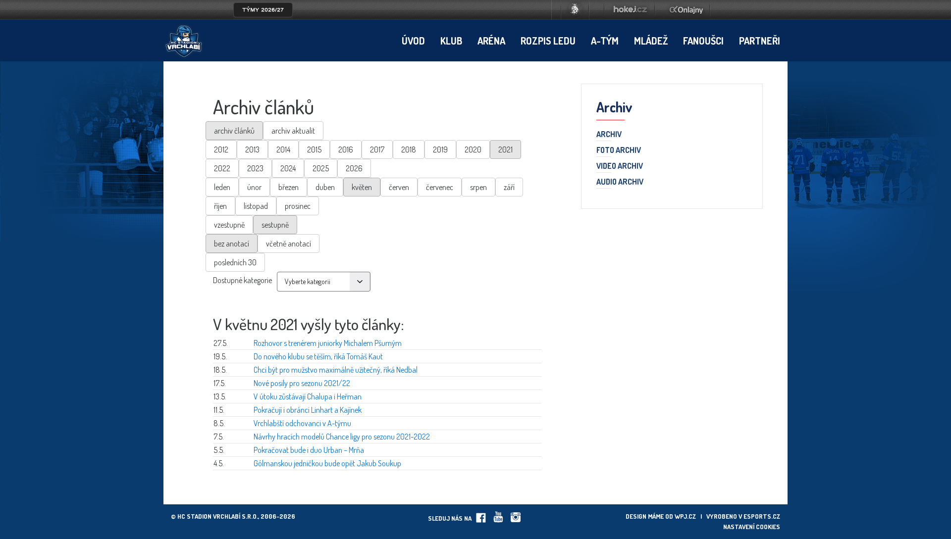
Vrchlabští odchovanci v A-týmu (302, 423)
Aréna (491, 40)
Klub (451, 40)
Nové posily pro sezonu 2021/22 (302, 383)
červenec (439, 187)
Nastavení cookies (751, 527)
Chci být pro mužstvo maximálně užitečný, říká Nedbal (336, 370)
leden (222, 187)
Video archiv (619, 166)
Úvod (413, 40)
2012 (221, 149)
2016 (345, 149)
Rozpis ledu (548, 40)
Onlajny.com (686, 10)
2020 (473, 149)
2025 (321, 168)
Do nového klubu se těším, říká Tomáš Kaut (318, 356)
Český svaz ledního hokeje (575, 10)
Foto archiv (618, 150)
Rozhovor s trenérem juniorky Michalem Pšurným (328, 343)
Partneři (759, 40)
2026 (354, 168)
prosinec (298, 206)
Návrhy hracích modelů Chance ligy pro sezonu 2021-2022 (342, 436)
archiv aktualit (293, 131)
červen (399, 187)
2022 (222, 168)
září (509, 187)
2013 (252, 149)
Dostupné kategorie (242, 280)
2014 (283, 149)
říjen (220, 206)
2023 (255, 168)
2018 (408, 149)
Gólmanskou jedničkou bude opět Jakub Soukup (327, 463)
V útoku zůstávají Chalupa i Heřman (308, 396)
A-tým (605, 40)
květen (362, 187)
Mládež (651, 40)
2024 (288, 168)
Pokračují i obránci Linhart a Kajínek (308, 410)
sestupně (275, 225)
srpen (478, 187)
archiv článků (234, 131)
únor (254, 187)
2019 (440, 149)
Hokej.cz (629, 10)
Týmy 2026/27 (263, 10)
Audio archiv (619, 182)
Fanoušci (703, 40)
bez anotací (231, 243)
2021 (505, 149)
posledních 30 (235, 262)
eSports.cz (761, 516)
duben (325, 187)
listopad (256, 206)
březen (288, 187)
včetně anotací (288, 243)
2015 (314, 149)
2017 (377, 149)
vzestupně (229, 225)
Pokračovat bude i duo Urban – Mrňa (309, 450)
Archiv (609, 134)
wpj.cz (685, 516)
